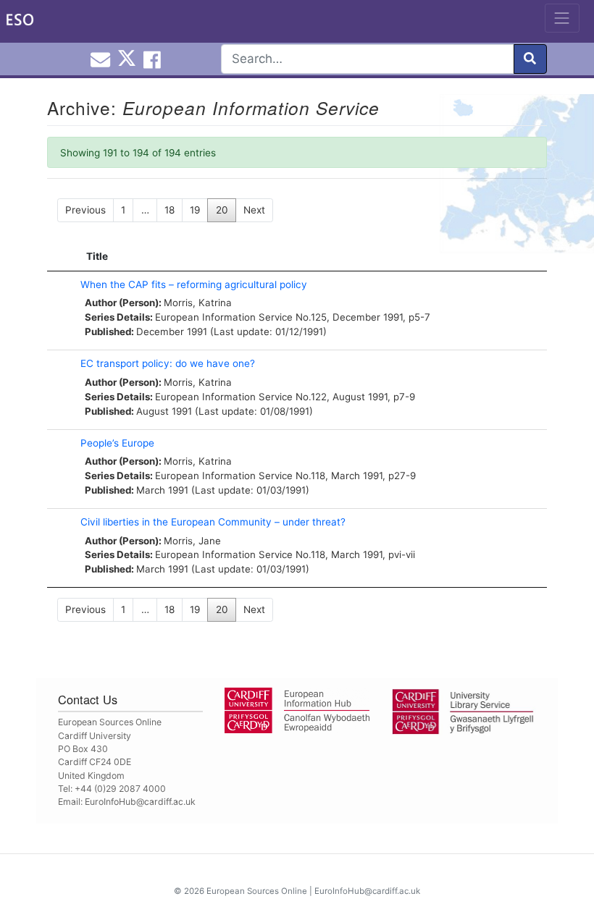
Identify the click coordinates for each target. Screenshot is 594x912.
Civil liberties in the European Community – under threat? (213, 522)
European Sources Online (256, 891)
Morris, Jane (192, 540)
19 (195, 210)
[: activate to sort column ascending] (60, 256)
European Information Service (224, 317)
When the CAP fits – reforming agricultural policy (193, 284)
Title (97, 256)
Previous (85, 210)
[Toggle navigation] (562, 18)
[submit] (530, 59)
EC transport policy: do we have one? (167, 363)
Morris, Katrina (198, 302)
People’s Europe (117, 443)
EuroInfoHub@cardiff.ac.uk (140, 801)
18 (169, 210)
